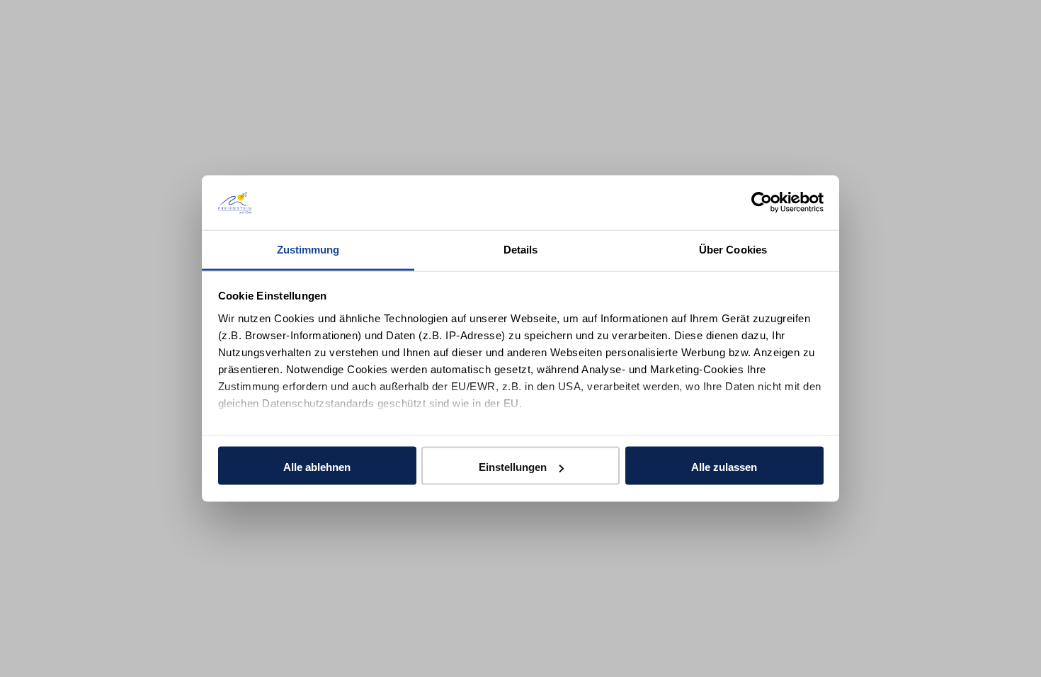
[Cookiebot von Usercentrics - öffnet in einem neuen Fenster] (762, 202)
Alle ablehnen (317, 467)
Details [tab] (521, 249)
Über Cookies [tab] (733, 249)
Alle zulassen (724, 467)
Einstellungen (513, 467)
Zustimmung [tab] (308, 249)
